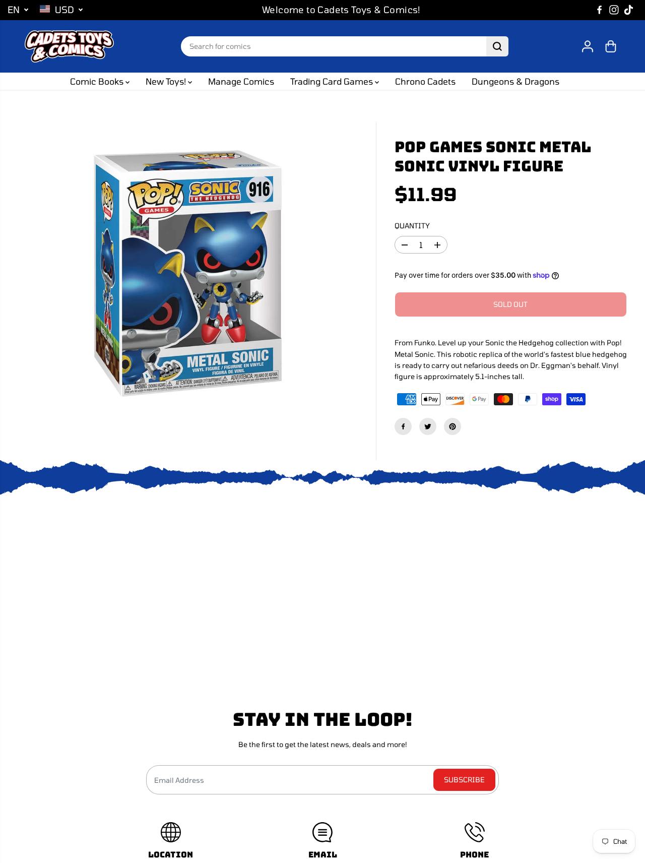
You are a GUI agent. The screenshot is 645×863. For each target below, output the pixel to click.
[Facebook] (600, 10)
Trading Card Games (332, 81)
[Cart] (610, 46)
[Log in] (587, 46)
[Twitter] (427, 426)
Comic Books (97, 81)
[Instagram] (614, 10)
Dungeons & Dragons (515, 81)
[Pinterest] (452, 426)
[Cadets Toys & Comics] (69, 46)
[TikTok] (629, 10)
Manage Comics (241, 81)
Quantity (412, 225)
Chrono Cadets (425, 81)
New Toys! (167, 81)
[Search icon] (497, 46)
